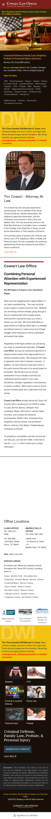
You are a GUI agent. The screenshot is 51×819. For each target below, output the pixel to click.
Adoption (9, 681)
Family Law (31, 700)
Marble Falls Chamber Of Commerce (42, 620)
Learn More (9, 251)
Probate (29, 723)
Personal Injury (11, 723)
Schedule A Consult (17, 749)
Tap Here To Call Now (27, 815)
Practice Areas (36, 70)
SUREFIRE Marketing (15, 799)
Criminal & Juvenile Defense (13, 702)
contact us (15, 443)
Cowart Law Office (20, 266)
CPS (28, 681)
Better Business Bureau (8, 619)
